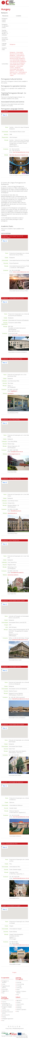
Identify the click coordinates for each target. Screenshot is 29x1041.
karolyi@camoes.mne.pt (17, 451)
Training (3, 1016)
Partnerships (5, 989)
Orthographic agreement (7, 1018)
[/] (10, 2)
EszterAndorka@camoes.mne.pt (21, 944)
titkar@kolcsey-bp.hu (16, 510)
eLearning (18, 982)
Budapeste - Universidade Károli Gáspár (16, 68)
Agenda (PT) (19, 1000)
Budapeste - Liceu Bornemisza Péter (17, 57)
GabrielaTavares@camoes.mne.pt (20, 698)
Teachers (4, 1001)
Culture (18, 997)
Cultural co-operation (21, 1009)
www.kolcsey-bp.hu (12, 513)
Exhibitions (18, 1006)
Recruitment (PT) (6, 1015)
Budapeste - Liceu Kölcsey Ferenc (18, 60)
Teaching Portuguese (4, 997)
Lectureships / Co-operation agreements (7, 1004)
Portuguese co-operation (5, 981)
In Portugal (18, 986)
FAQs (3, 993)
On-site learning (20, 984)
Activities (18, 1002)
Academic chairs (5, 1010)
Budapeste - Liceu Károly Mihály (17, 59)
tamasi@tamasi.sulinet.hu (17, 572)
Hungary (14, 972)
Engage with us (5, 991)
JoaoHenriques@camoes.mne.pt (21, 878)
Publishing (18, 1007)
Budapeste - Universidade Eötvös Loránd (18, 63)
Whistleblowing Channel (18, 1028)
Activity (3, 984)
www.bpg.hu (11, 393)
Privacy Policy (9, 1028)
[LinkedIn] (18, 1026)
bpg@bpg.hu (14, 391)
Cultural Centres (20, 1004)
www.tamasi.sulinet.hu (13, 574)
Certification (19, 987)
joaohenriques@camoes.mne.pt (20, 639)
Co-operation (5, 978)
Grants (17, 989)
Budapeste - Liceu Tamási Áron (18, 62)
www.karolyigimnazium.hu (14, 454)
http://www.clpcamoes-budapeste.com (18, 155)
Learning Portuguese (19, 978)
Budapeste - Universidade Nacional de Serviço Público (17, 53)
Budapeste (12, 44)
